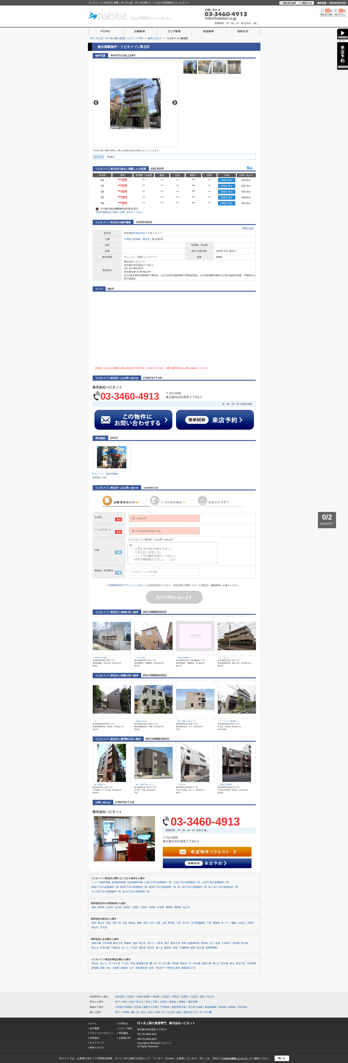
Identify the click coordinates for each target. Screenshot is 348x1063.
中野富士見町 (173, 968)
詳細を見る (227, 180)
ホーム (93, 1023)
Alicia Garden (183, 658)
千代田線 (164, 1007)
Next (174, 102)
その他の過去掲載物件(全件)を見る (117, 208)
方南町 (115, 968)
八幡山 (233, 923)
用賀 (135, 943)
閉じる (281, 1058)
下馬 (209, 923)
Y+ (95, 721)
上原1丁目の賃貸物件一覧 (157, 882)
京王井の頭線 (195, 1007)
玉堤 (124, 923)
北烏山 (241, 923)
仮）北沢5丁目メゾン (145, 784)
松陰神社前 (193, 943)
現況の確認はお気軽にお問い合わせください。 (120, 212)
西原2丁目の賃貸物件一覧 (133, 887)
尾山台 (95, 927)
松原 (94, 923)
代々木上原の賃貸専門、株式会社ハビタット (166, 1023)
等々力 (224, 923)
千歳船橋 (183, 947)
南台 (148, 1001)
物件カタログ (97, 1047)
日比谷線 (242, 1007)
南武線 (222, 1007)
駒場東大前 (142, 963)
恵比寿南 (193, 1001)
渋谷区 (143, 907)
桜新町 (216, 923)
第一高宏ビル (99, 784)
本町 (124, 1001)
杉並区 (160, 907)
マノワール (224, 658)
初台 (232, 963)
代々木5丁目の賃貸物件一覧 (106, 891)
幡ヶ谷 (153, 963)
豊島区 (169, 907)
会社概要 (94, 1028)
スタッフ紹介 (126, 1028)
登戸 (117, 1001)
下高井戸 (226, 943)
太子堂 (103, 927)
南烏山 (132, 923)
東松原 (142, 947)
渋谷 (108, 968)
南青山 (182, 1001)
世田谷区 (135, 233)
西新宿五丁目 (188, 968)
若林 (183, 943)
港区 (94, 907)
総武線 (231, 1007)
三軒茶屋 (107, 943)
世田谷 (171, 923)
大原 (178, 923)
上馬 (164, 923)
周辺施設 (123, 1033)
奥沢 (166, 943)
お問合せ (123, 1023)
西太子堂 (175, 943)
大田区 (135, 907)
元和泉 (163, 1001)
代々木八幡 (164, 963)
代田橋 (236, 943)
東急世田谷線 (179, 1007)
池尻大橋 (96, 943)
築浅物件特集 (119, 882)
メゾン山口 (140, 658)
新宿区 (101, 907)
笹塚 (132, 963)
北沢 (142, 233)
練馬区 (177, 907)
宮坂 (108, 923)
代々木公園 (194, 963)
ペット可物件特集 (101, 882)
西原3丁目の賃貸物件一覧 (162, 887)
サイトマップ (97, 1042)
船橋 (139, 923)
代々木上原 (114, 963)
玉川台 (186, 923)
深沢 (145, 923)
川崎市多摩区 (143, 996)
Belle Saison (141, 721)
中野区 (152, 907)
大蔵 (158, 923)
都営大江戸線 (150, 1007)
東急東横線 (210, 1007)
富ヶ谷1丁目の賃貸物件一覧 (192, 887)
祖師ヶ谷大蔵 (197, 947)
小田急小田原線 (132, 239)
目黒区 (126, 907)
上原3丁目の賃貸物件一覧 (215, 882)
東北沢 (146, 239)
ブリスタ (181, 784)
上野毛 (250, 923)
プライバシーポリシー (135, 585)
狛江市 (186, 907)
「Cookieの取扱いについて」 (234, 1058)
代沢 (151, 923)
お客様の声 (124, 1038)
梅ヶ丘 (159, 947)
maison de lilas (100, 658)
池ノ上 (125, 947)
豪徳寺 (167, 947)
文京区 (109, 907)
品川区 (118, 907)
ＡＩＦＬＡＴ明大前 (227, 721)
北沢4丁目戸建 (225, 784)
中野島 (125, 1012)
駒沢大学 (118, 943)
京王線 (137, 1007)
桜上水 (101, 923)
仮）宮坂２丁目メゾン (187, 721)
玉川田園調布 (198, 923)
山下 (211, 943)
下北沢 (133, 947)
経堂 (175, 947)
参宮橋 (95, 968)
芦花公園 (104, 947)
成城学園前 (211, 947)
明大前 (244, 943)
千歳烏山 (115, 947)
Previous (96, 102)
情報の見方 (248, 228)
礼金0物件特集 (135, 882)
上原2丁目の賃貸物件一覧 (186, 882)
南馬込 (172, 1001)
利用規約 (114, 585)
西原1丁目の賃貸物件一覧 (105, 887)
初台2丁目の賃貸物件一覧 (136, 891)
